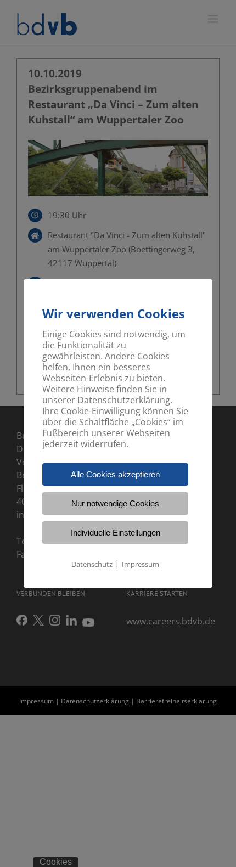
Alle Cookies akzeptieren (115, 474)
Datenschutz (92, 564)
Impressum (140, 564)
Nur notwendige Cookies (115, 503)
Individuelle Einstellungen (115, 532)
